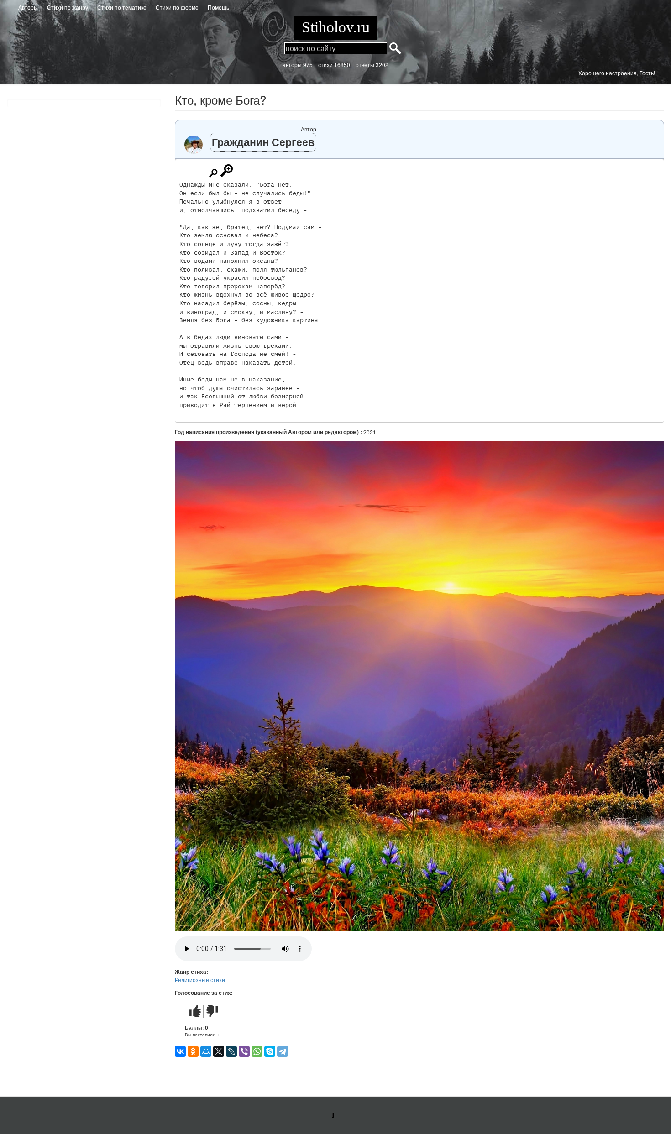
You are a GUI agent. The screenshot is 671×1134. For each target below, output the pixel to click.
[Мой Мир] (205, 1051)
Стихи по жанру (67, 7)
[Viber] (244, 1051)
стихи (325, 64)
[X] (218, 1051)
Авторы (28, 7)
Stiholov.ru (336, 27)
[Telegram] (282, 1051)
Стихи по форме (177, 7)
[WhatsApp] (257, 1051)
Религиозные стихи (200, 979)
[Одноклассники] (193, 1051)
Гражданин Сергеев (263, 141)
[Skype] (269, 1051)
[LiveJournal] (231, 1051)
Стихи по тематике (122, 7)
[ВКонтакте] (180, 1051)
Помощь (218, 7)
